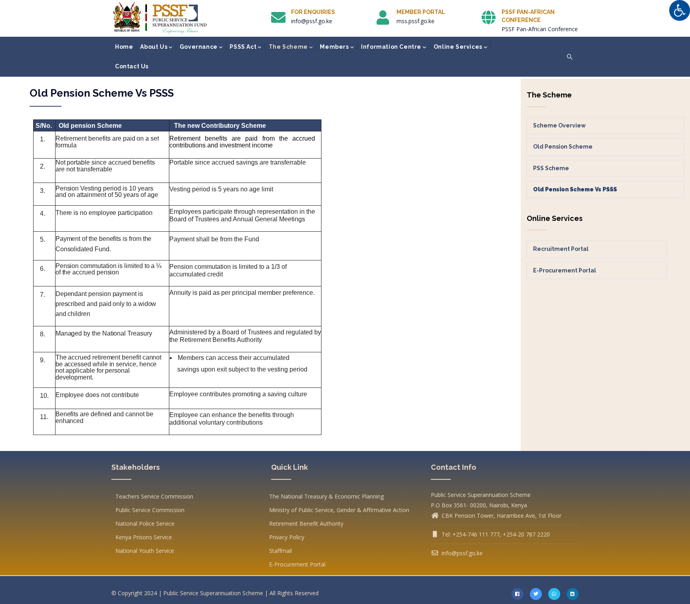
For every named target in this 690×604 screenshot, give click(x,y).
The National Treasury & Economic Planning (326, 496)
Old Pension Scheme (563, 146)
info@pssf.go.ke (311, 21)
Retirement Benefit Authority (306, 523)
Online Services (458, 47)
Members (334, 47)
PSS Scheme (551, 168)
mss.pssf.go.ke (415, 21)
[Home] (159, 18)
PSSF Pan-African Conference (540, 29)
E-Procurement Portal (297, 564)
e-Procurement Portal (564, 270)
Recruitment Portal (561, 249)
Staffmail (280, 550)
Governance (199, 47)
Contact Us (132, 66)
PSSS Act (243, 47)
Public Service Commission (149, 510)
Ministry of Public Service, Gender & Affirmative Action (339, 510)
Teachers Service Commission (154, 496)
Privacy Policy (286, 537)
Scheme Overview (559, 125)
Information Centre (391, 47)
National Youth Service (144, 550)
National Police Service (144, 523)
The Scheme (288, 47)
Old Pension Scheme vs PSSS (575, 189)
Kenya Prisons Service (143, 537)
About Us (153, 47)
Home (124, 47)
